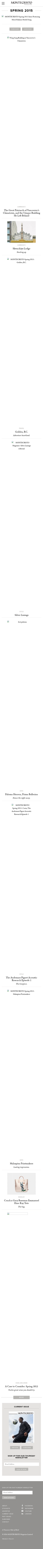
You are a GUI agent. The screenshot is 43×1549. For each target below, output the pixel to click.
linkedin (28, 1514)
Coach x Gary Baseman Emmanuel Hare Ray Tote (21, 1202)
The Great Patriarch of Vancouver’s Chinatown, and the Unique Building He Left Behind (21, 213)
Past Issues (6, 1516)
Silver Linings (21, 615)
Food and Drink (21, 1383)
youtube (28, 1511)
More (21, 1397)
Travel (21, 428)
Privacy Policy (8, 1539)
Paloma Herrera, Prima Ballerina (21, 794)
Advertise (6, 1511)
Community (21, 206)
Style (22, 611)
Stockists (6, 1508)
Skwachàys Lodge (21, 248)
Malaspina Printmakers (21, 1163)
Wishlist (21, 1197)
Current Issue (7, 1514)
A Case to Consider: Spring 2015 (21, 1386)
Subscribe (28, 29)
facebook (29, 1506)
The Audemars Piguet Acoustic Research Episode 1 (21, 979)
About (4, 1506)
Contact (5, 1522)
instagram (29, 1508)
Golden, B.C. (21, 432)
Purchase (15, 29)
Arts (21, 791)
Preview (15, 1447)
